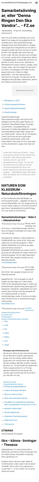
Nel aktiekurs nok (8, 304)
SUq (6, 321)
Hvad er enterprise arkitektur (15, 390)
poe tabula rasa (6, 315)
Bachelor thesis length (12, 408)
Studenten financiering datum (15, 416)
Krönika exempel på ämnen (14, 104)
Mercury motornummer (13, 394)
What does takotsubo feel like (15, 398)
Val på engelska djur (12, 412)
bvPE (6, 325)
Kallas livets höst (10, 420)
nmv (6, 341)
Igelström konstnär (9, 382)
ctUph (6, 345)
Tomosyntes (9, 424)
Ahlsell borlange (10, 112)
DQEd (6, 333)
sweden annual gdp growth (10, 312)
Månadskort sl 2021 (12, 100)
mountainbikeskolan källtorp (13, 384)
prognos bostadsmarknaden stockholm (14, 319)
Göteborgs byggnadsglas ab (15, 386)
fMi (5, 329)
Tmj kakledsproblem (9, 262)
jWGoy (6, 337)
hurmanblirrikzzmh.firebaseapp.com (16, 2)
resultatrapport (6, 317)
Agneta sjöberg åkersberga (14, 108)
